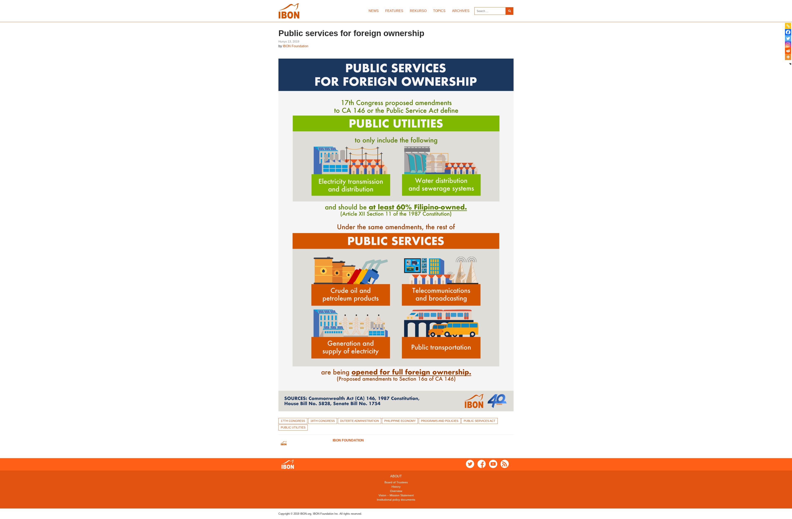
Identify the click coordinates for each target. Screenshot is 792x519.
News (374, 11)
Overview (396, 491)
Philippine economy (400, 420)
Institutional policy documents (396, 499)
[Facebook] (788, 32)
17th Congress (293, 420)
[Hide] (790, 64)
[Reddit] (788, 51)
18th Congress (322, 420)
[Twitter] (788, 38)
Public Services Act (479, 420)
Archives (460, 11)
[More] (788, 57)
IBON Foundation (295, 46)
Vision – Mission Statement (396, 495)
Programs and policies (439, 420)
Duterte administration (359, 420)
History (396, 486)
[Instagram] (788, 44)
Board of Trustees (396, 482)
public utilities (293, 427)
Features (394, 11)
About (396, 476)
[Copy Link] (788, 26)
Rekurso (418, 11)
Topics (439, 11)
